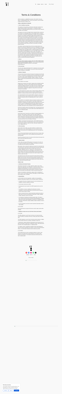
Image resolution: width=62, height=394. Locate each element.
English (53, 4)
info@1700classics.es (21, 64)
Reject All (11, 390)
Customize (5, 390)
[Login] (56, 4)
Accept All (16, 390)
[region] (11, 387)
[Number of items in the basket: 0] (35, 4)
